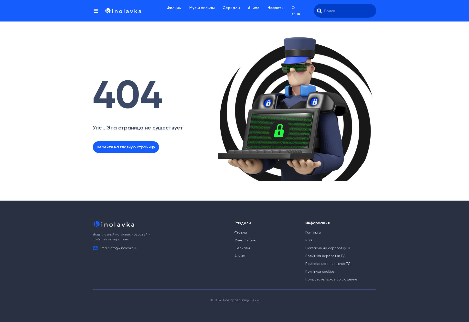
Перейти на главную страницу (126, 147)
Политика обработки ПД (325, 256)
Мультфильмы (202, 7)
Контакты (313, 232)
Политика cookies (320, 271)
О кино (295, 10)
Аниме (254, 7)
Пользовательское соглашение (331, 279)
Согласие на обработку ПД (328, 248)
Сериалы (231, 7)
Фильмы (174, 7)
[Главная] (123, 10)
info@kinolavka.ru (123, 248)
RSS (308, 240)
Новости (275, 7)
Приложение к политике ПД (327, 264)
